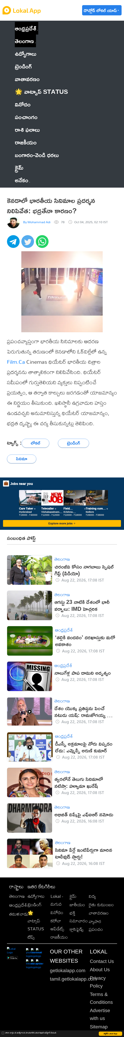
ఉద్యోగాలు (36, 896)
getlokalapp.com (67, 970)
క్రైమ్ (73, 896)
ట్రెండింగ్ (35, 904)
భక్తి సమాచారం (79, 917)
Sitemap (99, 1026)
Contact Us (102, 961)
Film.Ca (16, 361)
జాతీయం (77, 904)
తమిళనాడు (18, 914)
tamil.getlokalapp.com (73, 979)
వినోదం (57, 912)
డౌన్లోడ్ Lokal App (110, 1033)
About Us (100, 969)
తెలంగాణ (24, 41)
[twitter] (28, 243)
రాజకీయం (59, 937)
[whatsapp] (43, 243)
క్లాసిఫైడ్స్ (76, 929)
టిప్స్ (31, 937)
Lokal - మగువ (57, 900)
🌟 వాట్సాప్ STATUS (36, 921)
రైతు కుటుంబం (101, 904)
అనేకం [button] (21, 180)
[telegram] (14, 243)
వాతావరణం (99, 913)
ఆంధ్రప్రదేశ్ (25, 28)
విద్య (92, 896)
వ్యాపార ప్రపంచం (96, 925)
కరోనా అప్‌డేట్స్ (57, 924)
